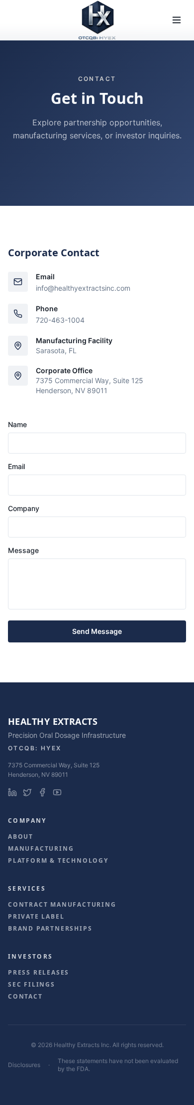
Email (16, 466)
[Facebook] (42, 792)
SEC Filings (31, 985)
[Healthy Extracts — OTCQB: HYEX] (97, 20)
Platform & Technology (58, 861)
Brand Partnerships (50, 929)
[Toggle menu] (176, 19)
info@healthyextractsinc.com (83, 288)
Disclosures (24, 1065)
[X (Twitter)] (27, 792)
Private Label (36, 917)
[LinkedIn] (12, 792)
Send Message (97, 631)
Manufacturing (41, 849)
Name (17, 424)
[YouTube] (57, 792)
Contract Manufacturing (62, 905)
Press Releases (38, 973)
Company (23, 508)
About (20, 837)
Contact (25, 997)
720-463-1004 (60, 320)
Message (23, 550)
